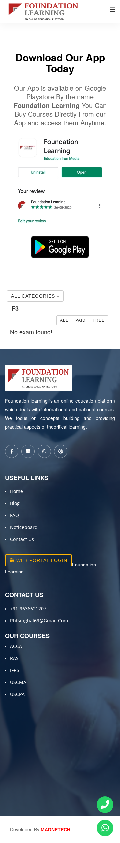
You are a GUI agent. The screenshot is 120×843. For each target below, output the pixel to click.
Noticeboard (24, 527)
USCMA (18, 682)
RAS (14, 658)
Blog (15, 503)
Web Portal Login (41, 560)
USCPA (17, 694)
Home (16, 491)
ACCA (16, 646)
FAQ (14, 515)
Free (99, 320)
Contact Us (22, 539)
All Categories (34, 296)
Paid (80, 320)
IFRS (14, 670)
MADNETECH (55, 829)
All (64, 320)
